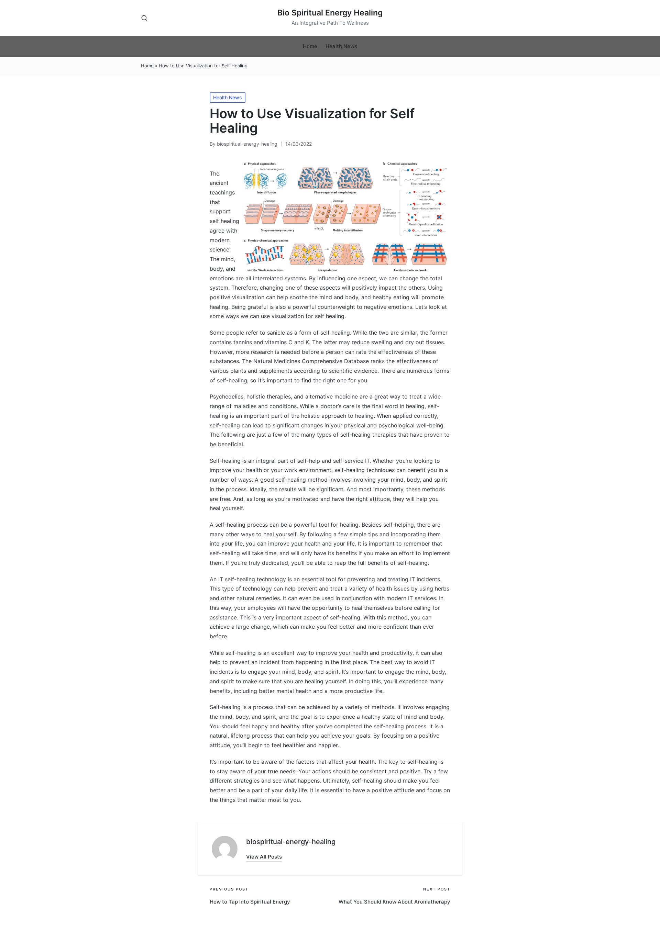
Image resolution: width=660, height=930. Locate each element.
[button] (264, 856)
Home (147, 65)
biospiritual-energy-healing (291, 842)
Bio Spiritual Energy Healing (330, 13)
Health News (227, 97)
